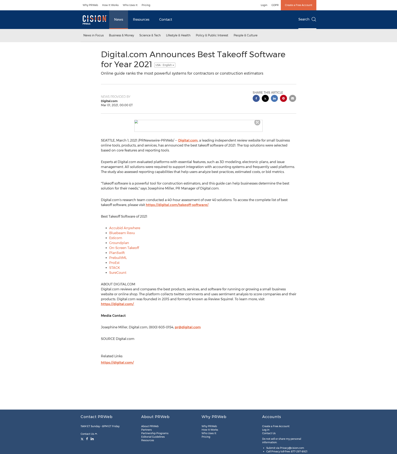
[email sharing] (292, 99)
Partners (146, 429)
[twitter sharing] (265, 99)
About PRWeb (150, 426)
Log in (265, 429)
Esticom (115, 238)
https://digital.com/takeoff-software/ (177, 205)
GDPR (275, 5)
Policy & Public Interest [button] (212, 35)
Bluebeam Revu (122, 233)
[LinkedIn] (92, 439)
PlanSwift (117, 253)
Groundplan (119, 243)
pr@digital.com (188, 327)
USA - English (163, 65)
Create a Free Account (298, 5)
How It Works (110, 5)
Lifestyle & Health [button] (178, 35)
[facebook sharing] (256, 99)
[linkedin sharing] (274, 99)
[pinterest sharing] (283, 99)
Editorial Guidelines (153, 436)
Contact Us (88, 433)
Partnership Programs (155, 433)
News (118, 19)
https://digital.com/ (117, 304)
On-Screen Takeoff (124, 248)
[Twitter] (83, 439)
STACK (114, 268)
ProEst (114, 263)
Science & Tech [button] (150, 35)
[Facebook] (87, 439)
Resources (141, 19)
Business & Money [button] (121, 35)
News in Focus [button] (93, 35)
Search (304, 19)
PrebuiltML (118, 258)
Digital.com (188, 140)
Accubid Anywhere (124, 228)
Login (264, 5)
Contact (165, 19)
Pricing (146, 5)
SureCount (117, 273)
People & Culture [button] (245, 35)
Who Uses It (130, 5)
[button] (198, 121)
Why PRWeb (90, 5)
